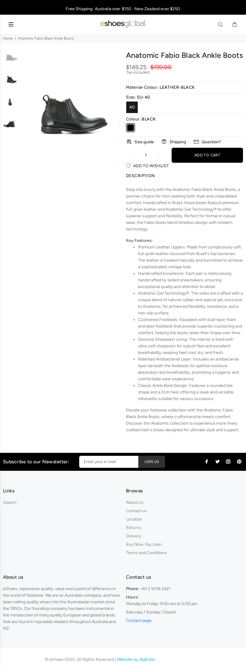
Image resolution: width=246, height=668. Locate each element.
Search (9, 502)
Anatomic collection (169, 423)
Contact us (136, 510)
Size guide (144, 141)
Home (8, 38)
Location (134, 519)
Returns (133, 527)
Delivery (133, 536)
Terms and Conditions (146, 552)
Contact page (139, 620)
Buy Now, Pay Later (144, 544)
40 (132, 107)
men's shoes (152, 429)
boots (201, 202)
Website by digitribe (136, 659)
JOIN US (151, 462)
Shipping (178, 141)
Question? (211, 141)
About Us (134, 502)
